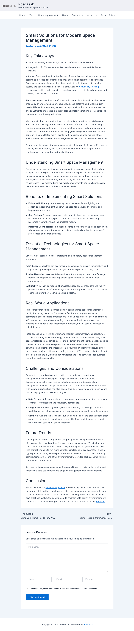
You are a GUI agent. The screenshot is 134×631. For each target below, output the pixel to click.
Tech (31, 15)
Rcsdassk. (88, 624)
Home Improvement (48, 15)
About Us (92, 15)
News (65, 15)
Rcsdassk (26, 4)
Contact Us (77, 15)
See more (100, 501)
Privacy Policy (108, 15)
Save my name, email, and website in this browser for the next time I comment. (63, 588)
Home (22, 15)
